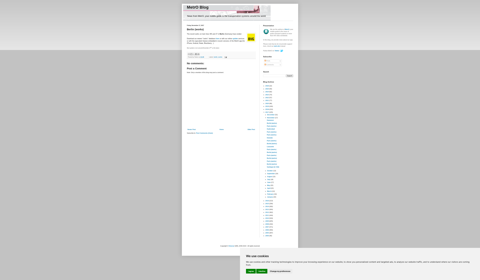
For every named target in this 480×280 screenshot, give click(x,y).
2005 (267, 233)
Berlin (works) (272, 123)
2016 (267, 201)
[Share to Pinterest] (198, 54)
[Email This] (189, 54)
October (270, 171)
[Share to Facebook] (196, 54)
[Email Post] (225, 57)
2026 (267, 86)
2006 (267, 230)
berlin (216, 57)
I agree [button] (251, 271)
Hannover (270, 120)
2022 (267, 97)
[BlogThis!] (191, 54)
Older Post (251, 129)
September (271, 173)
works (220, 57)
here (217, 39)
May (268, 185)
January (270, 197)
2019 (267, 106)
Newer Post (192, 129)
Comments (270, 65)
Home (222, 129)
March (269, 191)
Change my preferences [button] (280, 271)
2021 (267, 100)
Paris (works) (271, 126)
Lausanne (270, 147)
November (271, 118)
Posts (268, 61)
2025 (267, 89)
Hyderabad (271, 129)
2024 (267, 92)
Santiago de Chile (273, 167)
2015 (267, 203)
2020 (267, 103)
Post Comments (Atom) (204, 133)
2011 (267, 215)
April (269, 188)
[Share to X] (193, 54)
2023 (267, 95)
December (271, 115)
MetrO (287, 29)
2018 (267, 109)
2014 (267, 206)
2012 (267, 212)
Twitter (277, 51)
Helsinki (270, 138)
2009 (267, 221)
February (270, 194)
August (270, 177)
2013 (267, 209)
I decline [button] (261, 271)
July (268, 179)
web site (277, 46)
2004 (267, 236)
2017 (267, 112)
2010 (267, 218)
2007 (267, 227)
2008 (267, 224)
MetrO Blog (198, 7)
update (235, 39)
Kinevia (231, 246)
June (269, 182)
